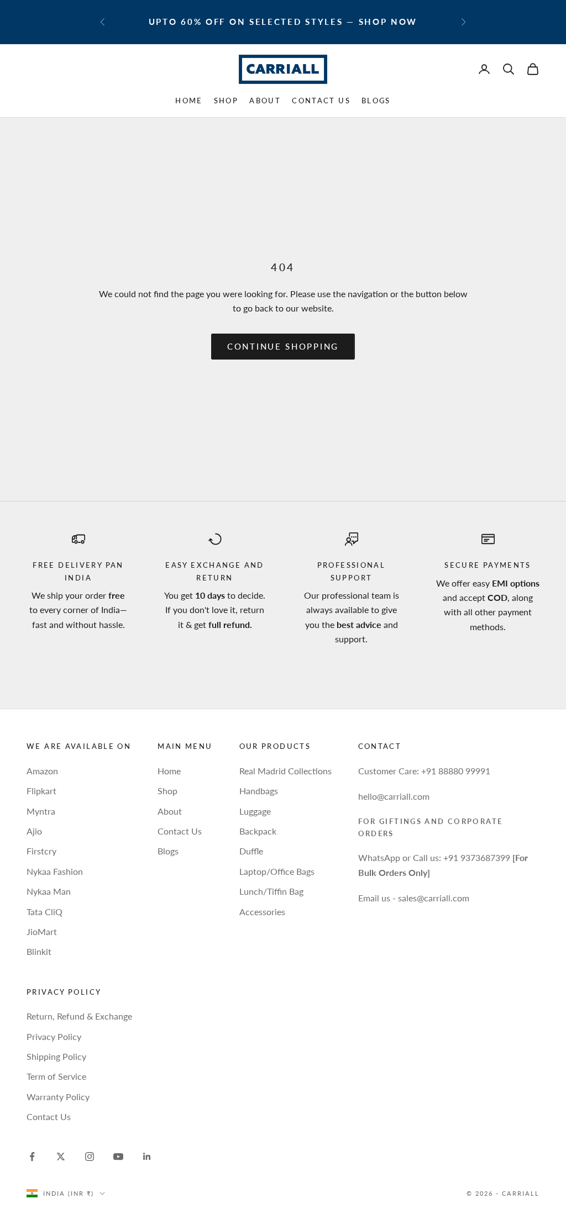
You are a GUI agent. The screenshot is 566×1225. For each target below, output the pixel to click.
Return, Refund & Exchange (79, 1016)
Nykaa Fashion (55, 871)
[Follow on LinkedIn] (147, 1156)
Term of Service (56, 1076)
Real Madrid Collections (285, 770)
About (265, 100)
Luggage (255, 811)
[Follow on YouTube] (118, 1156)
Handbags (258, 790)
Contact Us (321, 100)
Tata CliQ (44, 911)
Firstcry (41, 851)
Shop (226, 100)
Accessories (262, 911)
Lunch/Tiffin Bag (271, 891)
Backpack (257, 831)
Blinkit (39, 951)
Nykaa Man (49, 891)
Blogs (376, 100)
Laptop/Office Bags (277, 871)
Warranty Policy (58, 1096)
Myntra (41, 811)
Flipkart (41, 790)
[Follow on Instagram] (89, 1156)
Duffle (251, 851)
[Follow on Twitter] (60, 1156)
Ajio (34, 831)
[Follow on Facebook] (32, 1156)
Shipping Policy (56, 1056)
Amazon (42, 770)
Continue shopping (283, 346)
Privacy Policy (54, 1036)
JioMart (42, 931)
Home (189, 100)
